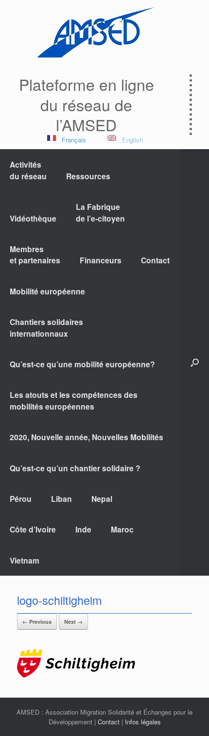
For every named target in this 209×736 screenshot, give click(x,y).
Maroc (122, 529)
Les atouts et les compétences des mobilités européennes (74, 400)
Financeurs (101, 260)
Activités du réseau (28, 170)
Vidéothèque (33, 218)
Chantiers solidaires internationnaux (46, 327)
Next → (73, 621)
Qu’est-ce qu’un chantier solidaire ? (75, 468)
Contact (155, 260)
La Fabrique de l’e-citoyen (100, 212)
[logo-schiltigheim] (76, 675)
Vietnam (24, 560)
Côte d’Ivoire (33, 529)
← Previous (37, 621)
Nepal (101, 498)
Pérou (21, 498)
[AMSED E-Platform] (95, 32)
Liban (61, 498)
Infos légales (143, 721)
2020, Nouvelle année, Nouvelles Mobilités (86, 437)
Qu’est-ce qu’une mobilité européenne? (82, 364)
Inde (83, 529)
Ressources (88, 176)
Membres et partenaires (35, 254)
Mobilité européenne (47, 291)
